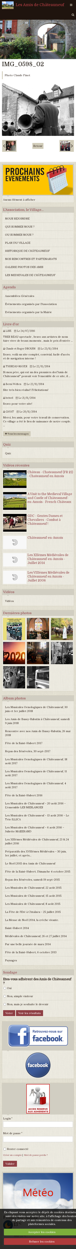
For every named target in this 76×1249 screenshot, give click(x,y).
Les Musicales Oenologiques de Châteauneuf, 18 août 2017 (36, 761)
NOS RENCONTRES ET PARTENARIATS (31, 259)
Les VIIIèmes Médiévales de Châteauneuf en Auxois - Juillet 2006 (48, 576)
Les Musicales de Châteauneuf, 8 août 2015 (32, 904)
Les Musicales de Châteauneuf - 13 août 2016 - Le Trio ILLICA (37, 817)
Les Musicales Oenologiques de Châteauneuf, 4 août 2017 (35, 785)
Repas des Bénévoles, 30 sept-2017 (27, 751)
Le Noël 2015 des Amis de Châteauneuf (30, 863)
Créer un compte (12, 1154)
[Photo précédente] (9, 146)
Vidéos (9, 601)
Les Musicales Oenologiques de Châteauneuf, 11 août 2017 (36, 773)
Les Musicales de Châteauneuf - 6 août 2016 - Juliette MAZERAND (34, 829)
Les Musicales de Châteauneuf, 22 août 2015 (33, 887)
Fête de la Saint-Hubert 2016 (23, 795)
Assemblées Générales (19, 296)
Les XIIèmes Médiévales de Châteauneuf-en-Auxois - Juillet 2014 (47, 559)
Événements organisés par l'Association (31, 304)
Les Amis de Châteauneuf (40, 5)
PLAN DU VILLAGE (17, 243)
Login (7, 1118)
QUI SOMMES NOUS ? (19, 226)
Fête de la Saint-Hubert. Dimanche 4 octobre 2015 (37, 871)
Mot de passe (12, 1133)
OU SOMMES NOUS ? (19, 234)
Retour (37, 146)
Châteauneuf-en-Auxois (45, 538)
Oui (9, 988)
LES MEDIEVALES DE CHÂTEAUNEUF (30, 275)
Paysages (11, 960)
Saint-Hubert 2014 (17, 928)
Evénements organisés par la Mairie (28, 312)
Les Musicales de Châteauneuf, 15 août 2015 (33, 896)
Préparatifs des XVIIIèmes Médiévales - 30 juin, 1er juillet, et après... (35, 853)
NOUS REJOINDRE (17, 218)
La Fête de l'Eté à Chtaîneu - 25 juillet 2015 (33, 912)
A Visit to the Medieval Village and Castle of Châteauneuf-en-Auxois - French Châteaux (49, 498)
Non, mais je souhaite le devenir (28, 1004)
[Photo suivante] (66, 146)
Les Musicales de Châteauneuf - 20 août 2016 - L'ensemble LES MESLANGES (35, 805)
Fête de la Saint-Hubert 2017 (23, 743)
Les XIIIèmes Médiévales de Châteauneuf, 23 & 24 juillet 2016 (37, 841)
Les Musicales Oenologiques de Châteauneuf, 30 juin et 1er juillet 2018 (36, 709)
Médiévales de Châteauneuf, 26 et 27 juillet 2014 (36, 936)
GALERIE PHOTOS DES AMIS (24, 267)
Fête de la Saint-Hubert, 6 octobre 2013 (31, 952)
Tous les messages (18, 433)
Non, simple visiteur (20, 996)
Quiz (8, 453)
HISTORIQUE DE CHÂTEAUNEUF (27, 251)
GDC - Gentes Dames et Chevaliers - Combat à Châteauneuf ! (45, 520)
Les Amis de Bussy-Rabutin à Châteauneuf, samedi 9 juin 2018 (37, 721)
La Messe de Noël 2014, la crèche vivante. (32, 920)
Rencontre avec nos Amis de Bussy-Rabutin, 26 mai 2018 (37, 733)
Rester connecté (17, 1149)
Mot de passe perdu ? (36, 1154)
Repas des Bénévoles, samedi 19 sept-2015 (32, 879)
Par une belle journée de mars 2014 (28, 944)
